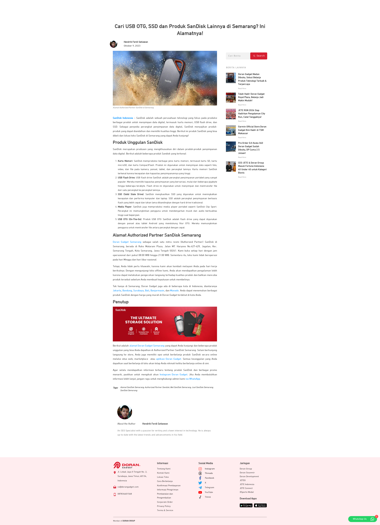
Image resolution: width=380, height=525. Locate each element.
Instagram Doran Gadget (173, 374)
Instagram (210, 469)
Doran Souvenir (247, 472)
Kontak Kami (163, 473)
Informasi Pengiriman (167, 490)
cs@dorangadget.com (128, 487)
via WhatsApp (193, 379)
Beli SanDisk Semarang (180, 387)
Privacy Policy (164, 506)
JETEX (243, 480)
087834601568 (125, 494)
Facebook (209, 478)
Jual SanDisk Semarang (202, 387)
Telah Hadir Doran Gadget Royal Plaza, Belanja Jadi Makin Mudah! (251, 97)
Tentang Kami (164, 469)
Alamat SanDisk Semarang (132, 387)
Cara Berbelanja (165, 481)
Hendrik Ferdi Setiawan (155, 424)
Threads (209, 473)
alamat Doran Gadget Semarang (147, 346)
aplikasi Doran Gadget (168, 359)
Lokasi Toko (163, 477)
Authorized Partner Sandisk (157, 387)
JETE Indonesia (247, 484)
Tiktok (208, 497)
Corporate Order (165, 502)
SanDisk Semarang (128, 390)
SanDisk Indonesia (123, 118)
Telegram (209, 487)
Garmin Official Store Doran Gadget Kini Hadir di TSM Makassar (252, 130)
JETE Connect (246, 488)
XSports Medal (247, 492)
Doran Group (246, 469)
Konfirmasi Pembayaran (168, 485)
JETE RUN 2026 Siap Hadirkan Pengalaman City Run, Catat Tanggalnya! (251, 113)
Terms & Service (165, 510)
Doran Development (249, 476)
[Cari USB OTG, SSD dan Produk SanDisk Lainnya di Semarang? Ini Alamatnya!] (165, 78)
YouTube (209, 492)
